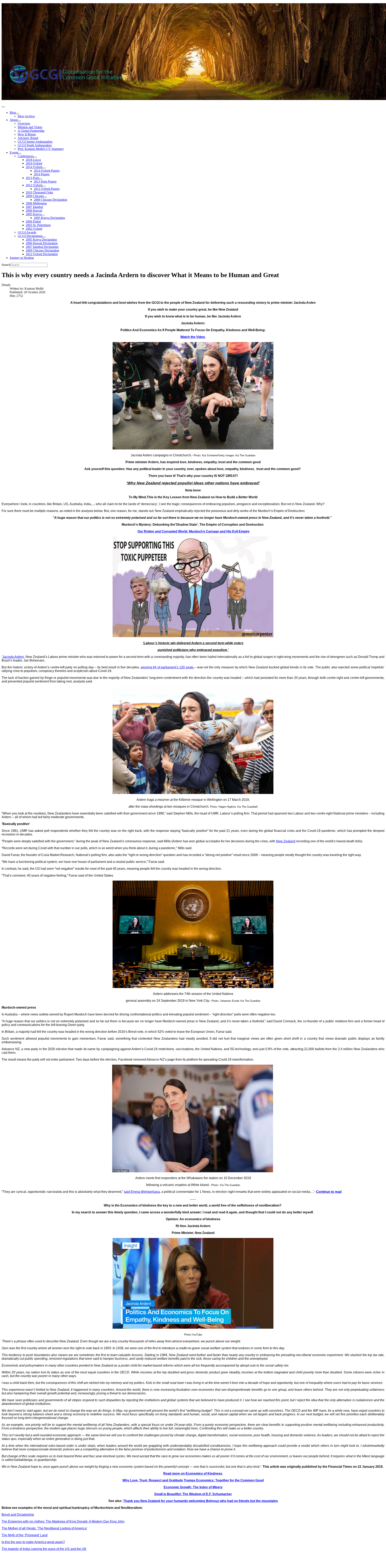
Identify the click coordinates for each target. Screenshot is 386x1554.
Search (6, 264)
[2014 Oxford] (43, 168)
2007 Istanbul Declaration (42, 247)
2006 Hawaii (34, 210)
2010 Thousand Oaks (39, 192)
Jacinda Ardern (13, 656)
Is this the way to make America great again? (33, 1542)
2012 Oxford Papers (47, 188)
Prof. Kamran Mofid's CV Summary (41, 149)
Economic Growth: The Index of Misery (193, 1487)
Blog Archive (26, 116)
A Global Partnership (31, 130)
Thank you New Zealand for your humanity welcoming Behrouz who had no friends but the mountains (200, 1501)
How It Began (27, 134)
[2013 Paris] (40, 179)
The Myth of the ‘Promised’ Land (24, 1535)
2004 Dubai (33, 221)
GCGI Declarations (30, 236)
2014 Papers (41, 174)
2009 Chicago (35, 196)
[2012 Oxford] (43, 186)
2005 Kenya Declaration (49, 217)
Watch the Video (193, 337)
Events (14, 152)
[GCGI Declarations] (44, 237)
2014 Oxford (34, 167)
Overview (24, 123)
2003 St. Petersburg (38, 225)
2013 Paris (32, 178)
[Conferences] (35, 157)
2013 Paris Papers (45, 181)
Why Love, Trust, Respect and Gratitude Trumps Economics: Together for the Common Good (193, 1480)
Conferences (26, 156)
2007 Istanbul (34, 207)
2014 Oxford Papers (47, 170)
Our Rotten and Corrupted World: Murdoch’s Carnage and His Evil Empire (193, 531)
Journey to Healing (22, 257)
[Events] (20, 153)
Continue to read (329, 1191)
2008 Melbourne (36, 203)
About (14, 120)
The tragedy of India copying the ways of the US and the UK (44, 1549)
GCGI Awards (27, 232)
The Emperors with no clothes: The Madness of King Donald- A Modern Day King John (63, 1521)
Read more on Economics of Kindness (193, 1473)
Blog (13, 112)
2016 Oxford (34, 163)
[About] (19, 121)
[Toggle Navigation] (3, 106)
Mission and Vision (30, 127)
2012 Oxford (34, 185)
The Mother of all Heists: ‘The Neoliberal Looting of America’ (44, 1528)
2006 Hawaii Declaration (42, 243)
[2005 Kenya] (43, 215)
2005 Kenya (33, 214)
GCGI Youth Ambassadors (35, 145)
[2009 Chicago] (45, 197)
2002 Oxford (34, 228)
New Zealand (285, 841)
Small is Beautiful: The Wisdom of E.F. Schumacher (193, 1494)
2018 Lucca (33, 159)
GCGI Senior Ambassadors (35, 141)
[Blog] (17, 113)
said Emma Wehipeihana (142, 1191)
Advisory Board (28, 138)
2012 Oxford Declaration (42, 254)
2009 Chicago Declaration (50, 199)
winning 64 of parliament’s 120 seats (167, 667)
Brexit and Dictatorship (18, 1514)
